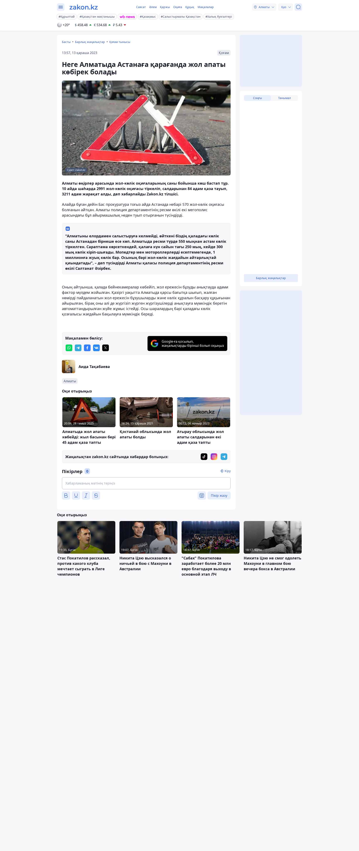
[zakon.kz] (83, 7)
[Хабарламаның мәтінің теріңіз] (146, 483)
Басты (66, 42)
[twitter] (105, 348)
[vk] (96, 348)
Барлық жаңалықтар (90, 42)
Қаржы (165, 7)
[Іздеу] (298, 7)
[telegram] (78, 348)
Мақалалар (206, 7)
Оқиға (177, 7)
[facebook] (87, 348)
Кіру (228, 471)
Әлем (153, 7)
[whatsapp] (69, 348)
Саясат (141, 7)
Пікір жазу (219, 495)
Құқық (189, 7)
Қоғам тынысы (119, 42)
